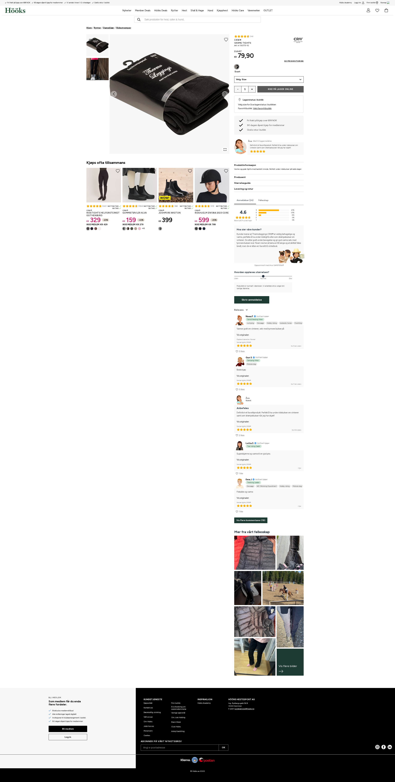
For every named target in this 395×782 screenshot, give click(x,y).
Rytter (97, 28)
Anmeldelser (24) (245, 200)
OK (223, 747)
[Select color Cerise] (200, 228)
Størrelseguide (242, 183)
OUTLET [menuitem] (268, 10)
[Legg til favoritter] (226, 39)
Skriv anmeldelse (252, 299)
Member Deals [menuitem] (142, 10)
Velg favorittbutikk (262, 108)
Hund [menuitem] (210, 10)
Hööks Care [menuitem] (238, 10)
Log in (68, 737)
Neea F (249, 316)
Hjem (89, 28)
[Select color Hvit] (99, 228)
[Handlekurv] (386, 10)
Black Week (176, 722)
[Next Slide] (225, 94)
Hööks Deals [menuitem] (160, 10)
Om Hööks (148, 721)
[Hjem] (63, 10)
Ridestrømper (123, 28)
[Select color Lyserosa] (139, 228)
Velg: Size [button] (241, 79)
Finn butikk (371, 3)
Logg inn (357, 3)
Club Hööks (176, 727)
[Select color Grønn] (131, 228)
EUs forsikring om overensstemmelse (178, 708)
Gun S (249, 357)
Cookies (147, 735)
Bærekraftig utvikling (152, 712)
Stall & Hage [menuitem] (197, 10)
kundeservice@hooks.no (244, 709)
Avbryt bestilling (178, 731)
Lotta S (250, 443)
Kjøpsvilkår (148, 703)
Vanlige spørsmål (178, 713)
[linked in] (390, 747)
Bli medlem (68, 729)
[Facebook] (383, 747)
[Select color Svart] (87, 228)
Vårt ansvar (148, 717)
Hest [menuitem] (184, 10)
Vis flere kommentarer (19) (250, 520)
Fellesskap (263, 200)
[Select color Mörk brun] (127, 228)
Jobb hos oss (149, 726)
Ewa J (249, 479)
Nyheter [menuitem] (126, 10)
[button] (97, 45)
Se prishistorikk (294, 61)
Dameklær (108, 28)
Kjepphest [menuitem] (222, 10)
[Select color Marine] (91, 228)
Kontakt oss (148, 708)
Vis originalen (243, 335)
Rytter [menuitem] (174, 10)
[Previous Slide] (114, 94)
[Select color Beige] (135, 228)
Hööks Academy (204, 703)
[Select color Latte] (95, 228)
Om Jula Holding (178, 717)
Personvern (148, 731)
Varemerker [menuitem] (254, 10)
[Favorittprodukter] (377, 10)
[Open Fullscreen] (225, 149)
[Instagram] (377, 747)
